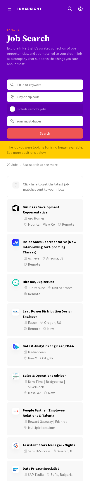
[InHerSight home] (29, 8)
